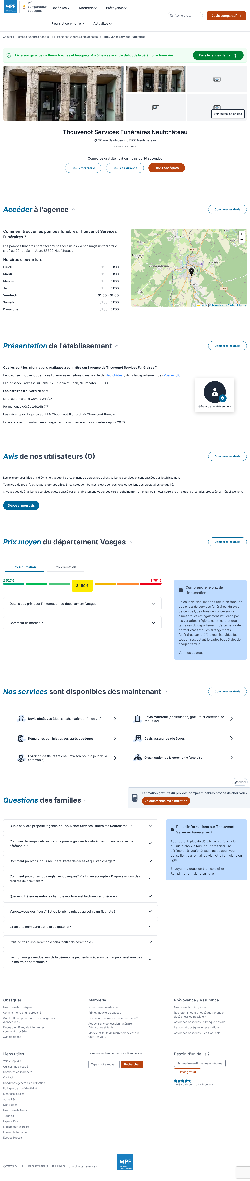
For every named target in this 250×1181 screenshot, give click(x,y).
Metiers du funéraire (16, 1126)
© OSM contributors (235, 305)
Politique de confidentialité (20, 1088)
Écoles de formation (15, 1132)
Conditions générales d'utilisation (24, 1083)
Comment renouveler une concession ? (113, 1018)
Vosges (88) (173, 375)
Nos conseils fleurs (15, 1110)
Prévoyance (115, 8)
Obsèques (60, 8)
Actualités (101, 23)
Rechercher (133, 1064)
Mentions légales (13, 1093)
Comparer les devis (227, 209)
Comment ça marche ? (17, 1072)
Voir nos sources (191, 653)
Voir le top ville (12, 1061)
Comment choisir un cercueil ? (22, 1012)
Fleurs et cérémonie (67, 23)
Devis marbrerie (83, 168)
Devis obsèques (167, 168)
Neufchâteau (114, 375)
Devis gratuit (187, 1072)
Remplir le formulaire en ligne (192, 873)
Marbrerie (86, 8)
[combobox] (185, 15)
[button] (242, 234)
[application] (189, 268)
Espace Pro (10, 1121)
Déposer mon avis (21, 505)
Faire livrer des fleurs (221, 55)
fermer (241, 781)
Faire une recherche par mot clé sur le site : (115, 1055)
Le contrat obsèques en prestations (196, 1027)
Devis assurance (124, 168)
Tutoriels (8, 1115)
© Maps (216, 305)
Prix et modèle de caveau (104, 1012)
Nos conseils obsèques (17, 1007)
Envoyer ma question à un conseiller (197, 869)
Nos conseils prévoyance (190, 1007)
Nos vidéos (10, 1104)
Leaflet (204, 305)
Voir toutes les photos (228, 113)
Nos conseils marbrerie (103, 1007)
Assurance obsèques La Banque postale (199, 1022)
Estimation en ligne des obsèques (201, 1063)
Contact (8, 1077)
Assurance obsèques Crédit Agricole (197, 1032)
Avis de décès (12, 1036)
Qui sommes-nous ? (15, 1066)
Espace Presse (12, 1137)
